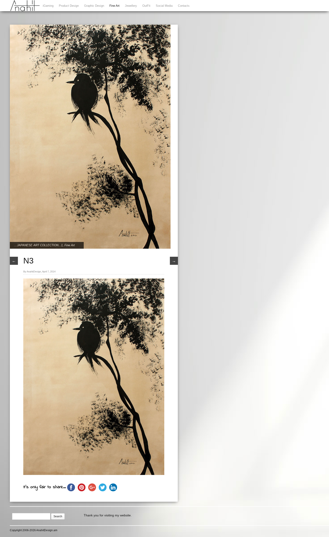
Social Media (164, 5)
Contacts (184, 5)
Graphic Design (94, 5)
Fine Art (114, 5)
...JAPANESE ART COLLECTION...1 (38, 245)
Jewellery (131, 5)
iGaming (48, 5)
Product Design (69, 5)
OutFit (146, 5)
